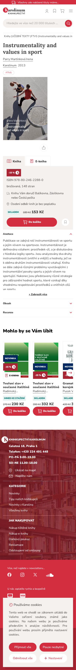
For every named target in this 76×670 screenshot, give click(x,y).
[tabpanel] (38, 198)
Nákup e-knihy (18, 534)
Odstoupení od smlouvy (24, 550)
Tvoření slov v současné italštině (16, 385)
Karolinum (10, 65)
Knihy (7, 36)
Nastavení (55, 658)
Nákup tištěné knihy (22, 528)
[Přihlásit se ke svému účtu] (46, 10)
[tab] (14, 161)
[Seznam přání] (54, 10)
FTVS (34, 36)
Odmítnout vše (23, 658)
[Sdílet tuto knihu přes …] (44, 148)
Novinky (14, 493)
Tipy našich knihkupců (23, 499)
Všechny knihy (18, 510)
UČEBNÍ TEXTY (21, 36)
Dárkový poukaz (19, 539)
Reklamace (16, 545)
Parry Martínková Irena (18, 59)
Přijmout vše (22, 647)
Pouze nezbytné (53, 647)
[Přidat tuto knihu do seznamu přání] (65, 222)
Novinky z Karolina (21, 505)
